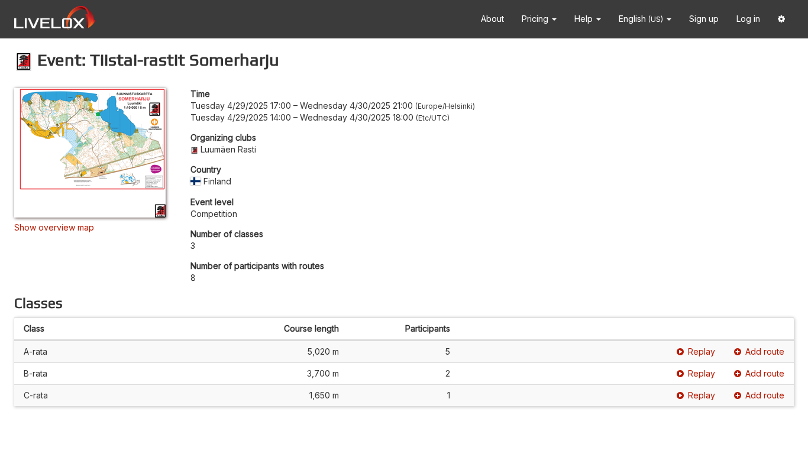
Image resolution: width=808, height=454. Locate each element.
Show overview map (54, 227)
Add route (764, 351)
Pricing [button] (536, 19)
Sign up (704, 19)
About (492, 19)
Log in (748, 19)
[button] (781, 19)
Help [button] (584, 19)
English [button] (641, 19)
